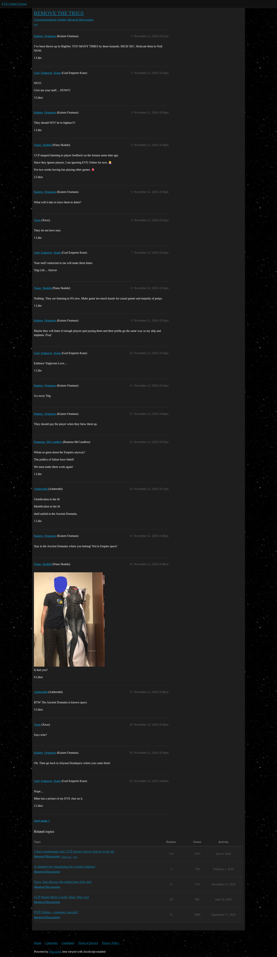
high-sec (67, 856)
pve (36, 24)
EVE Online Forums (14, 3)
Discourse (55, 951)
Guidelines (67, 943)
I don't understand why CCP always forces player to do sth (74, 851)
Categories (51, 943)
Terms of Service (88, 943)
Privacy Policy (110, 943)
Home (37, 943)
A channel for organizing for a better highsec (64, 866)
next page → (42, 821)
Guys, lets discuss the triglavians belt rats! (63, 882)
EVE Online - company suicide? (56, 912)
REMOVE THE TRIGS (59, 13)
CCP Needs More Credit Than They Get (61, 897)
